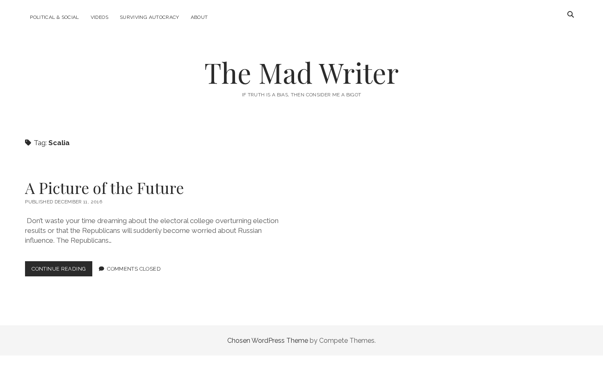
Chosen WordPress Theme (267, 340)
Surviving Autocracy (149, 17)
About (199, 17)
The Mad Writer (301, 72)
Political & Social (54, 17)
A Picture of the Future (104, 187)
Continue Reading (62, 270)
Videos (99, 17)
